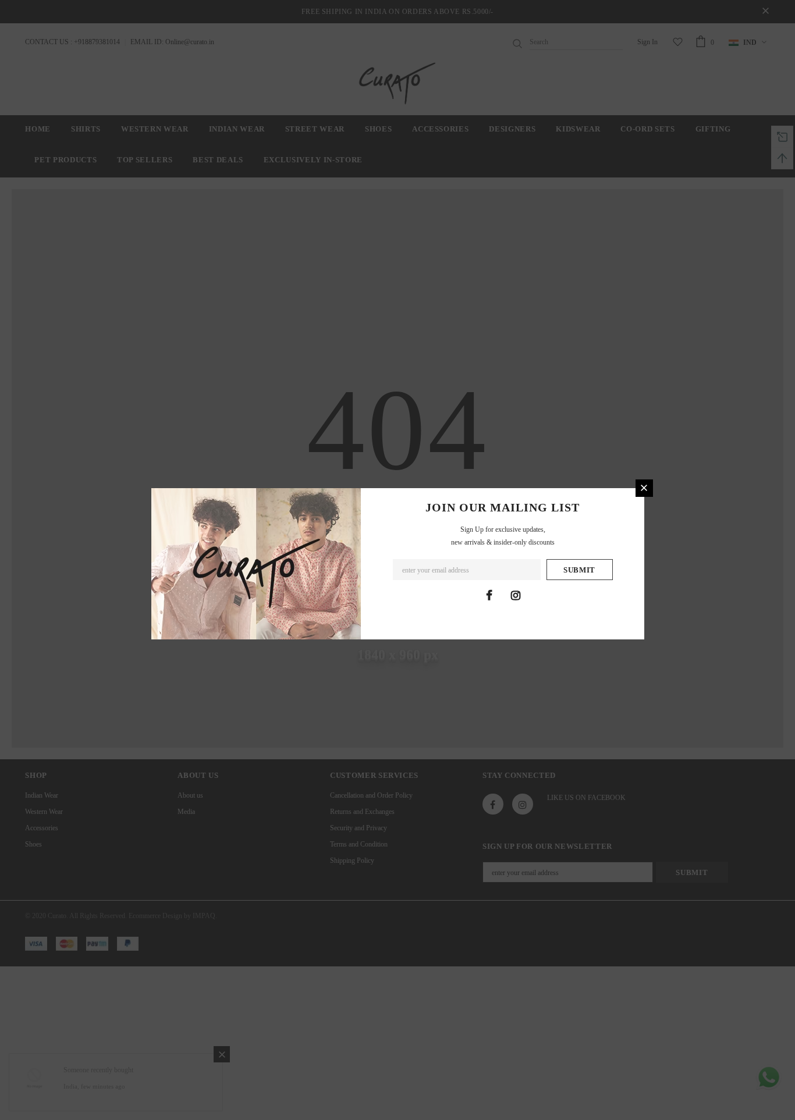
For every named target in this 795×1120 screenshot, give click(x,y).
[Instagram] (515, 595)
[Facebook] (489, 595)
